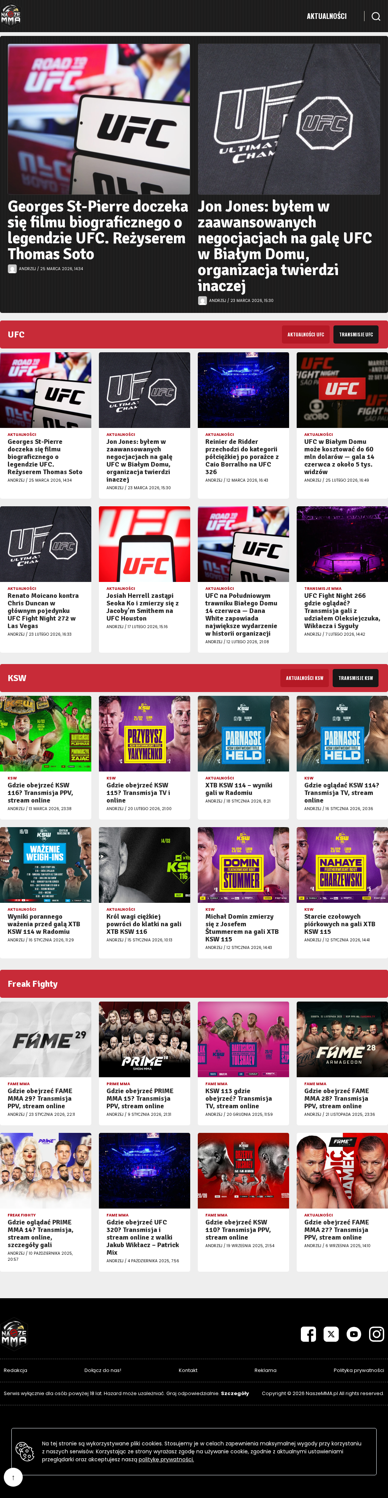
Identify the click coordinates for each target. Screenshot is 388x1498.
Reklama (266, 1370)
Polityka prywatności (359, 1370)
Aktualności (327, 16)
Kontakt (188, 1370)
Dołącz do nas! (102, 1370)
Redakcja (15, 1370)
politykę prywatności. (166, 1459)
